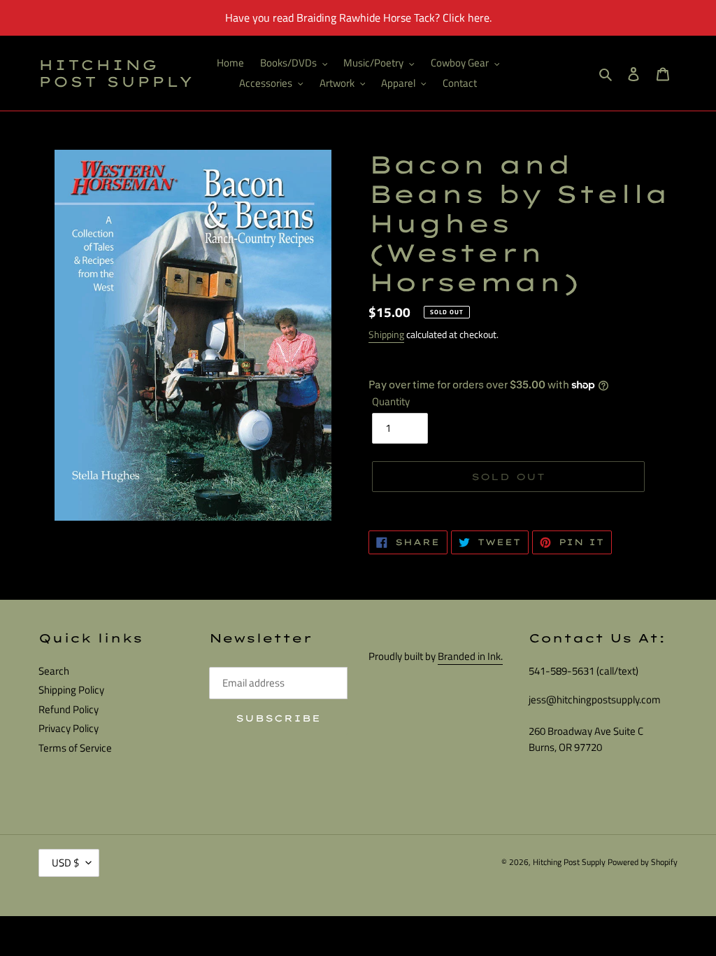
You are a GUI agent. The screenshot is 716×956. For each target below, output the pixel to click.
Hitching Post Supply (116, 73)
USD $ (65, 863)
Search (53, 671)
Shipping (386, 334)
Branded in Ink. (470, 656)
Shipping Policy (71, 690)
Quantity (391, 401)
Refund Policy (68, 709)
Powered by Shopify (643, 862)
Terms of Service (75, 748)
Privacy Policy (68, 728)
